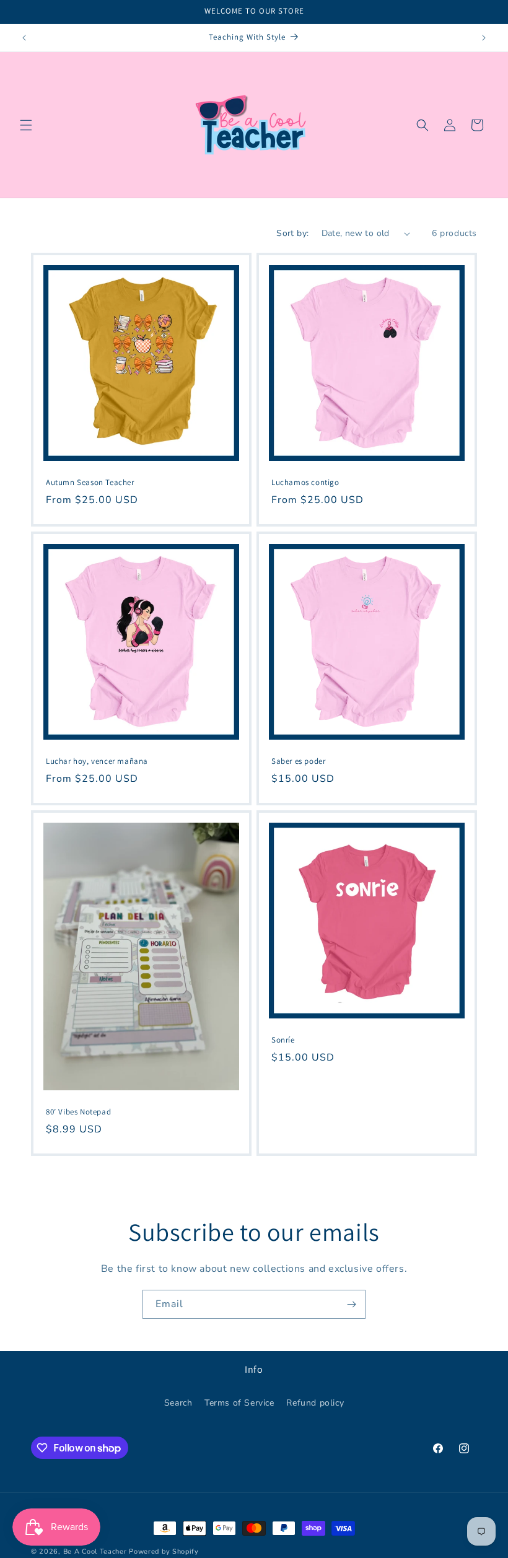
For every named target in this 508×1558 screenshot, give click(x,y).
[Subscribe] (351, 1304)
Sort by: (292, 233)
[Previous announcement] (24, 37)
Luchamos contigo (305, 483)
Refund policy (315, 1403)
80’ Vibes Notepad (78, 1112)
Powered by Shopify (164, 1551)
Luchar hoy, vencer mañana (97, 761)
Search (178, 1403)
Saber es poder (298, 761)
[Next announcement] (483, 37)
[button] (26, 125)
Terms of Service (239, 1403)
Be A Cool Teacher (95, 1551)
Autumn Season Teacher (90, 483)
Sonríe (283, 1040)
